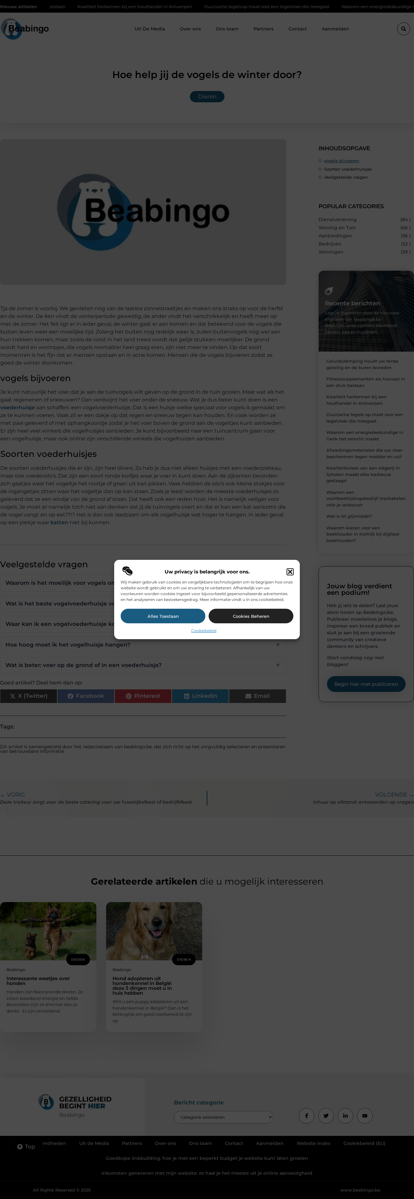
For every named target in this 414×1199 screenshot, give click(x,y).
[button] (290, 572)
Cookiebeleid (203, 630)
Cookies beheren (251, 616)
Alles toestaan (163, 616)
